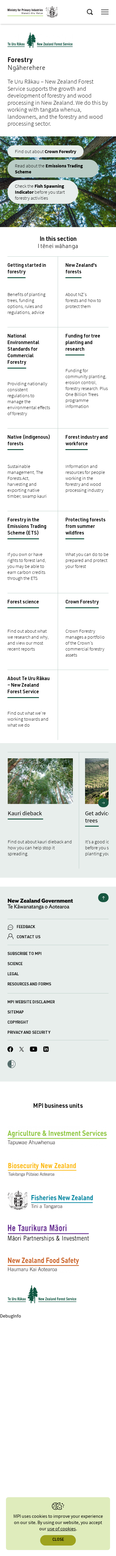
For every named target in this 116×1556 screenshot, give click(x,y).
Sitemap (15, 1013)
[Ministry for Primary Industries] (32, 13)
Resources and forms (29, 985)
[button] (11, 1065)
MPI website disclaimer (31, 1003)
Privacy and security (28, 1033)
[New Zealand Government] (58, 905)
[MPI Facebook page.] (10, 1050)
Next (103, 802)
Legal (13, 974)
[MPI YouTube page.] (33, 1050)
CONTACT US (28, 937)
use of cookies (61, 1529)
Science (15, 964)
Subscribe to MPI (24, 954)
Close (58, 1540)
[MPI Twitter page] (21, 1050)
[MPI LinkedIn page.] (46, 1050)
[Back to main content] (103, 897)
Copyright (18, 1023)
